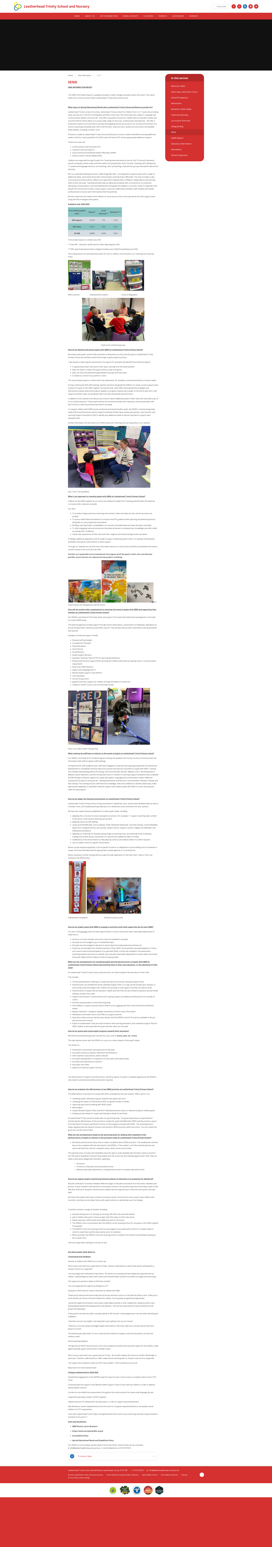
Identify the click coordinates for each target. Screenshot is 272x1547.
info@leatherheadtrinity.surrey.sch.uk (85, 1448)
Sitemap (184, 1475)
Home (70, 75)
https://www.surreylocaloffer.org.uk (87, 1431)
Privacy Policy (73, 1478)
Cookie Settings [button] (84, 1478)
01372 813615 (138, 1470)
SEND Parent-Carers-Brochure (84, 1426)
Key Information (84, 75)
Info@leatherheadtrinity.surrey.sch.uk (164, 1470)
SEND (99, 75)
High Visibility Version (149, 1475)
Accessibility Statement (169, 1475)
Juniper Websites (132, 1475)
